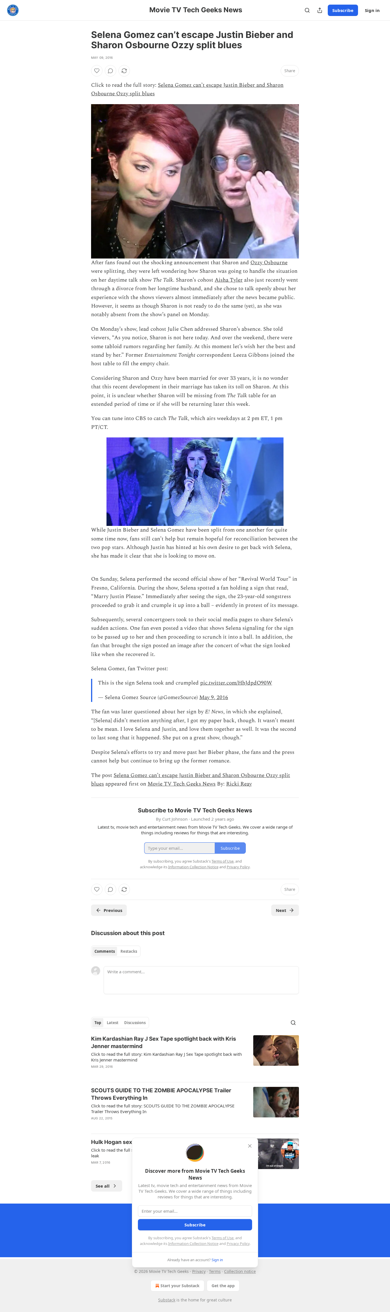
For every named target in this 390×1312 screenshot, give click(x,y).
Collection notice (240, 1271)
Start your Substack (180, 1285)
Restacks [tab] (128, 951)
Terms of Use (223, 1237)
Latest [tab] (112, 1022)
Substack (166, 1300)
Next (281, 910)
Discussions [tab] (135, 1022)
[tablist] (115, 951)
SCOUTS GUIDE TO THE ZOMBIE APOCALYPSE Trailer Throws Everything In (161, 1094)
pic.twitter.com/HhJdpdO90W (236, 683)
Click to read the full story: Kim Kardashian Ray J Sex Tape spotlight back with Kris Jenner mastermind (166, 1057)
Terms (215, 1271)
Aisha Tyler (229, 280)
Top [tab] (98, 1022)
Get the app (223, 1285)
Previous (113, 910)
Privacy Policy (238, 1243)
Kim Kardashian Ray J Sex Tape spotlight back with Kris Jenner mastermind (163, 1042)
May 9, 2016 (213, 697)
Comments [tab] (105, 951)
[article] (195, 1056)
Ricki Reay (239, 784)
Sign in (372, 10)
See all (103, 1186)
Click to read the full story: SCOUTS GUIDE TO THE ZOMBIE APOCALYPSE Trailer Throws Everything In (162, 1108)
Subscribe (342, 10)
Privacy (199, 1271)
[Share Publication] (319, 10)
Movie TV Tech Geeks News (182, 784)
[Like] (96, 70)
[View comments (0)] (110, 70)
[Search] (307, 10)
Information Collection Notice (193, 1243)
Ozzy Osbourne (269, 263)
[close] (249, 1145)
